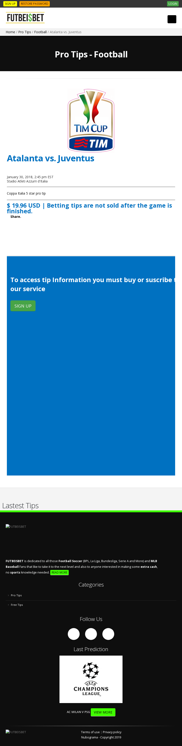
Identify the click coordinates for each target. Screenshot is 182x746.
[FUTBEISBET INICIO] (27, 18)
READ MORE (59, 572)
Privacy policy (112, 732)
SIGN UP (10, 4)
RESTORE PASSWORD (34, 4)
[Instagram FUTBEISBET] (108, 634)
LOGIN (172, 4)
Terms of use (90, 732)
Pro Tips (24, 32)
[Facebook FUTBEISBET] (74, 634)
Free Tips (16, 604)
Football (40, 32)
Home (10, 32)
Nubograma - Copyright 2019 (101, 737)
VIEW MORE (103, 712)
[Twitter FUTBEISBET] (91, 634)
